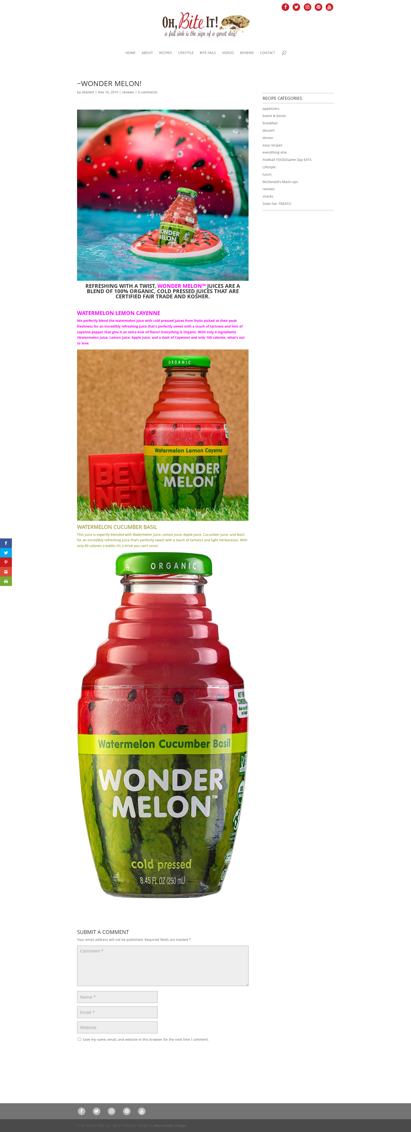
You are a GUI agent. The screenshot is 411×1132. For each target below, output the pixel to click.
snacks (268, 196)
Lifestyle (186, 53)
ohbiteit (88, 92)
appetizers (271, 108)
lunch (267, 174)
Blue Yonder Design (170, 1125)
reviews (128, 92)
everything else (275, 152)
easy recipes (272, 145)
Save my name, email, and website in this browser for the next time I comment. (146, 1039)
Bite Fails (208, 53)
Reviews (247, 53)
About (147, 53)
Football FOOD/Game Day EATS (287, 159)
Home (131, 53)
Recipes (165, 53)
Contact (267, 53)
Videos (228, 53)
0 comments (147, 92)
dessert (268, 130)
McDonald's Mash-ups (280, 181)
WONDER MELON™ (181, 285)
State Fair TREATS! (277, 203)
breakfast (270, 123)
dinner (268, 137)
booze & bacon (274, 115)
